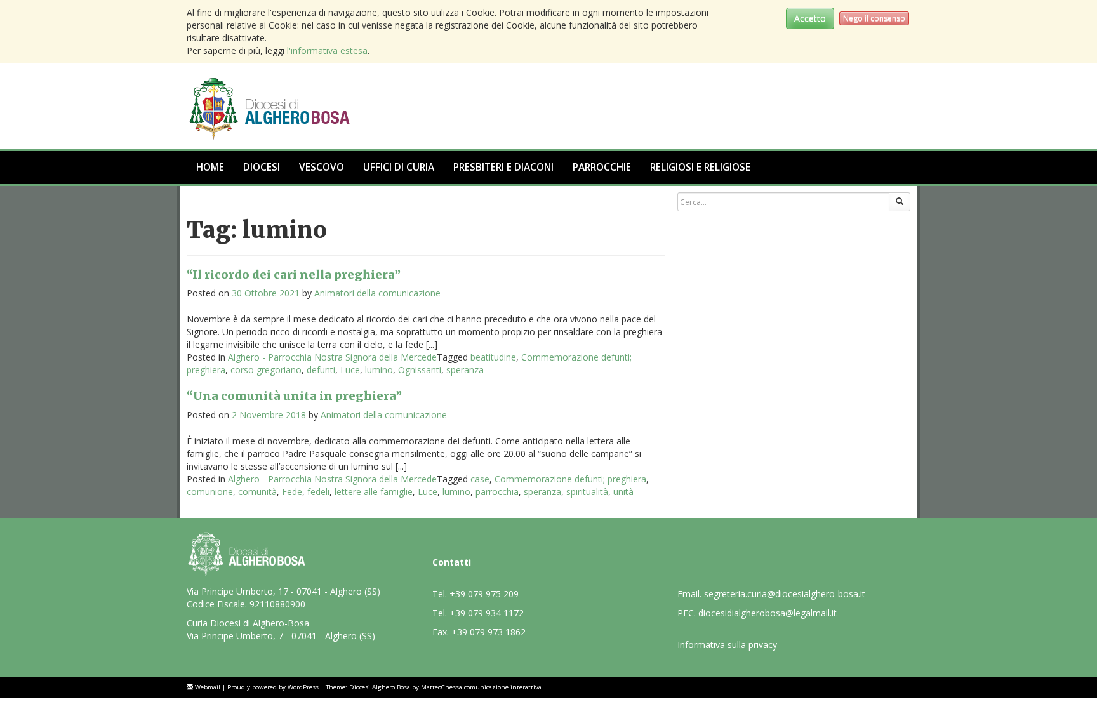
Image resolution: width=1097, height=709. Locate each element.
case (479, 479)
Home (210, 167)
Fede (292, 492)
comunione (210, 492)
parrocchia (497, 492)
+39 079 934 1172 (486, 613)
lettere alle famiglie (374, 492)
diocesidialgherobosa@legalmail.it (767, 613)
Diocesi (261, 167)
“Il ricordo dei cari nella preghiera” (294, 274)
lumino (379, 370)
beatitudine (493, 357)
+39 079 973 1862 (488, 632)
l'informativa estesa (327, 50)
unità (623, 492)
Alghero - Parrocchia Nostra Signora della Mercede (332, 357)
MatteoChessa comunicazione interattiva (481, 687)
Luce (350, 370)
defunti (321, 370)
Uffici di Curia (398, 167)
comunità (257, 492)
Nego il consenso (874, 18)
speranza (465, 370)
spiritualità (587, 492)
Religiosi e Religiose (700, 167)
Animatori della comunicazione (377, 293)
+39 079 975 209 (484, 594)
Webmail (207, 687)
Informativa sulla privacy (727, 645)
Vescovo (321, 167)
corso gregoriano (266, 370)
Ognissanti (419, 370)
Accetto (810, 18)
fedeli (318, 492)
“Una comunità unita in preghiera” (294, 395)
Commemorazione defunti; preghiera (570, 479)
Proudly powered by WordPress (273, 687)
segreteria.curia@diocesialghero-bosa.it (784, 594)
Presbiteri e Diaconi (503, 167)
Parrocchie (602, 167)
